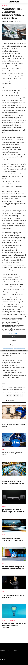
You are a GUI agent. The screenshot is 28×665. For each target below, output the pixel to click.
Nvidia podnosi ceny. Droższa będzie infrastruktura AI (13, 596)
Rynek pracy (15, 389)
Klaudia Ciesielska (6, 21)
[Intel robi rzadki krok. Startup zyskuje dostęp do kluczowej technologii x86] (14, 554)
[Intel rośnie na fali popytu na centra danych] (14, 440)
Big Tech (4, 421)
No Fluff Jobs (22, 387)
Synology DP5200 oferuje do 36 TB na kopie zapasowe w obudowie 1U (13, 511)
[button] (25, 316)
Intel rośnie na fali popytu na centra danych (12, 454)
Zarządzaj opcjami (14, 345)
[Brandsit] (14, 1)
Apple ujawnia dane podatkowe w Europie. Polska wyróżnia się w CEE (13, 539)
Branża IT (10, 387)
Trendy (20, 389)
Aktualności (4, 5)
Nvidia (3, 592)
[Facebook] (1, 659)
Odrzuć (14, 340)
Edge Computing (6, 478)
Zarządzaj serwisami (13, 333)
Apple (3, 535)
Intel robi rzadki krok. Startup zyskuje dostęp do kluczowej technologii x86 (13, 568)
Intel (3, 449)
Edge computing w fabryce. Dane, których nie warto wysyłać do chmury (13, 482)
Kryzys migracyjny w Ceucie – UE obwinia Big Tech (14, 425)
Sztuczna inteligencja (8, 620)
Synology (4, 506)
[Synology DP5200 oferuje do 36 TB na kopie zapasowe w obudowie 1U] (14, 497)
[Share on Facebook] (7, 395)
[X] (3, 659)
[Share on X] (10, 395)
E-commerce (15, 387)
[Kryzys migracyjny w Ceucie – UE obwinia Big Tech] (14, 412)
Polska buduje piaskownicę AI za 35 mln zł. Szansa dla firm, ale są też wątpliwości (14, 626)
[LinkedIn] (5, 659)
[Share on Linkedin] (14, 395)
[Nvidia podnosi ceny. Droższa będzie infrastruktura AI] (14, 582)
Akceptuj (14, 336)
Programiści (4, 389)
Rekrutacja (9, 389)
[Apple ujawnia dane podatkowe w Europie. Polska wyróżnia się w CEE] (14, 525)
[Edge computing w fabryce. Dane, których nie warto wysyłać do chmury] (14, 469)
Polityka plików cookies (8, 348)
